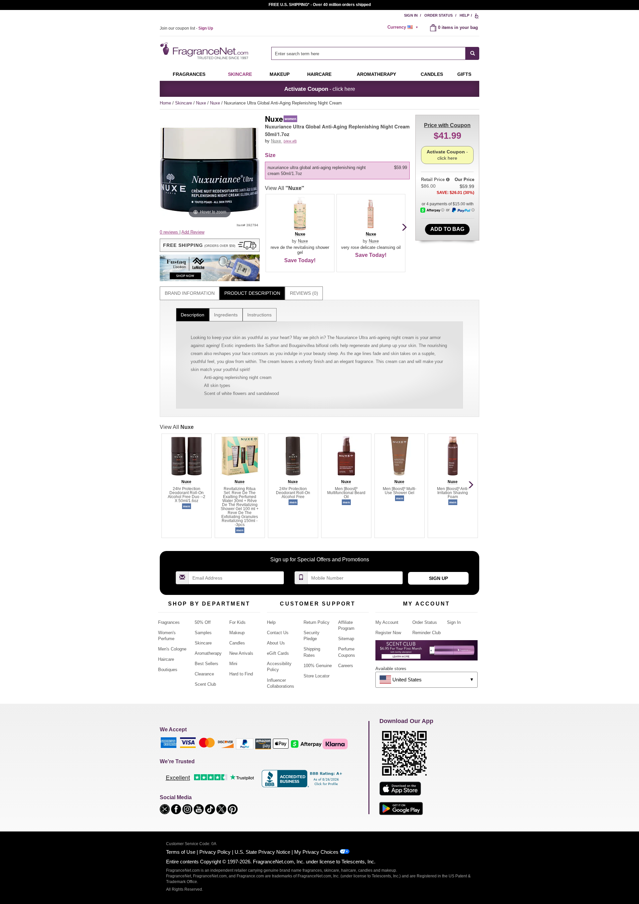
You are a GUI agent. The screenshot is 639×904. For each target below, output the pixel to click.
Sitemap (346, 638)
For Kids (237, 622)
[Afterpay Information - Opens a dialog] (432, 210)
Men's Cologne (172, 648)
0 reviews (169, 232)
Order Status (438, 15)
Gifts (464, 74)
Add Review (192, 232)
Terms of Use (180, 852)
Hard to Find (241, 673)
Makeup (280, 74)
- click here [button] (319, 89)
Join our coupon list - (186, 28)
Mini (233, 663)
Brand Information (190, 293)
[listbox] (338, 171)
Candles (237, 642)
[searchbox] (368, 53)
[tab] (189, 293)
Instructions (259, 314)
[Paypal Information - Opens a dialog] (463, 210)
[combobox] (375, 53)
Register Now (388, 632)
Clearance (204, 673)
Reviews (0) (304, 293)
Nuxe (201, 102)
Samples (203, 632)
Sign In (411, 15)
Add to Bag (447, 229)
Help (464, 15)
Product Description (252, 293)
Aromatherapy (208, 653)
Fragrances (189, 74)
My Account (386, 622)
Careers (345, 665)
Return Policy (316, 622)
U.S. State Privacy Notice (262, 852)
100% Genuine (318, 665)
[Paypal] (244, 743)
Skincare (240, 74)
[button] (210, 245)
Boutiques (167, 669)
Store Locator (316, 675)
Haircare (319, 74)
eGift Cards (278, 653)
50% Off (203, 622)
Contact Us (278, 632)
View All (284, 188)
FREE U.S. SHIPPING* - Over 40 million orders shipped (320, 4)
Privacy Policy (215, 852)
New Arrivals (241, 653)
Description (192, 314)
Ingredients (226, 314)
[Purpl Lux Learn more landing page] (426, 652)
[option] (337, 171)
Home (165, 102)
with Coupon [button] (447, 125)
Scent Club (205, 684)
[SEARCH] (472, 53)
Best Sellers (206, 663)
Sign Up (438, 578)
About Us (276, 642)
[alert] (403, 27)
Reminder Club (426, 632)
